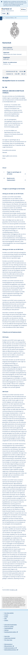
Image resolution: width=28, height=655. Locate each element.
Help (5, 618)
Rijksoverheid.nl (8, 646)
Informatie (21, 71)
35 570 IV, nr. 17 (8, 136)
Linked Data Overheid (9, 638)
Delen (22, 73)
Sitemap (6, 630)
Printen (16, 73)
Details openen (1, 16)
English (6, 616)
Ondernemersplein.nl (9, 648)
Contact (6, 615)
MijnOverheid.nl (8, 644)
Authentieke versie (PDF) (11, 72)
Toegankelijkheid (8, 628)
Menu (24, 9)
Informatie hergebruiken (10, 624)
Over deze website (9, 613)
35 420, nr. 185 (14, 127)
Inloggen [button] (4, 13)
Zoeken (6, 620)
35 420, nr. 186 (14, 116)
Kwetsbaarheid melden (10, 632)
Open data (7, 636)
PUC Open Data (8, 640)
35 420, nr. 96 (13, 590)
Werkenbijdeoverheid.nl (10, 650)
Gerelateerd (8, 73)
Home (2, 17)
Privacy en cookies (8, 626)
